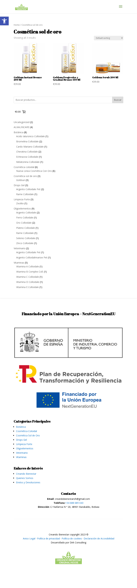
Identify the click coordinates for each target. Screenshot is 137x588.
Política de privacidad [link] (48, 538)
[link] (4, 21)
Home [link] (17, 24)
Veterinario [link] (22, 452)
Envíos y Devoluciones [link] (28, 482)
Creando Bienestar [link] (26, 473)
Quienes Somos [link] (24, 478)
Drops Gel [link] (21, 439)
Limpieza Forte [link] (24, 444)
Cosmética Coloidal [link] (26, 431)
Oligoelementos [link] (24, 448)
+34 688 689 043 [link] (74, 502)
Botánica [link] (21, 426)
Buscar (117, 99)
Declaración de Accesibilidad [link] (99, 538)
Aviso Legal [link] (29, 538)
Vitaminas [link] (21, 457)
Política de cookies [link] (72, 538)
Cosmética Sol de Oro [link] (28, 435)
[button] (120, 8)
